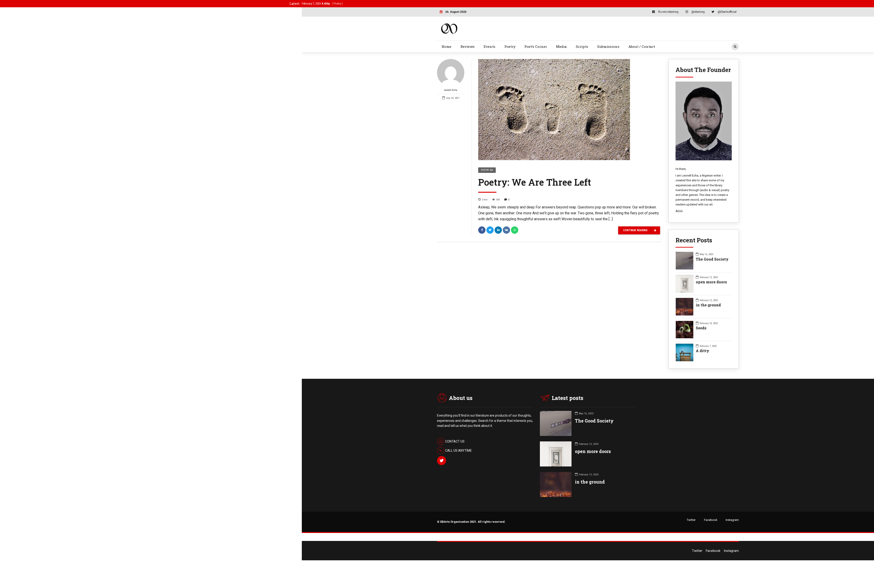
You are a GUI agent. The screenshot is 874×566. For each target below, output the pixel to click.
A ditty (702, 350)
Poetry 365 (487, 170)
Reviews (467, 46)
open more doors (711, 281)
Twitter (691, 520)
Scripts (582, 46)
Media (561, 46)
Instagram (732, 520)
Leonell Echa (450, 90)
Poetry (510, 46)
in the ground (708, 304)
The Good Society (712, 259)
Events (489, 46)
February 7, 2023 (322, 3)
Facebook (710, 520)
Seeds (701, 327)
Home (446, 46)
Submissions (608, 46)
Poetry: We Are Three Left (534, 182)
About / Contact (641, 46)
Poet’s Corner (535, 46)
